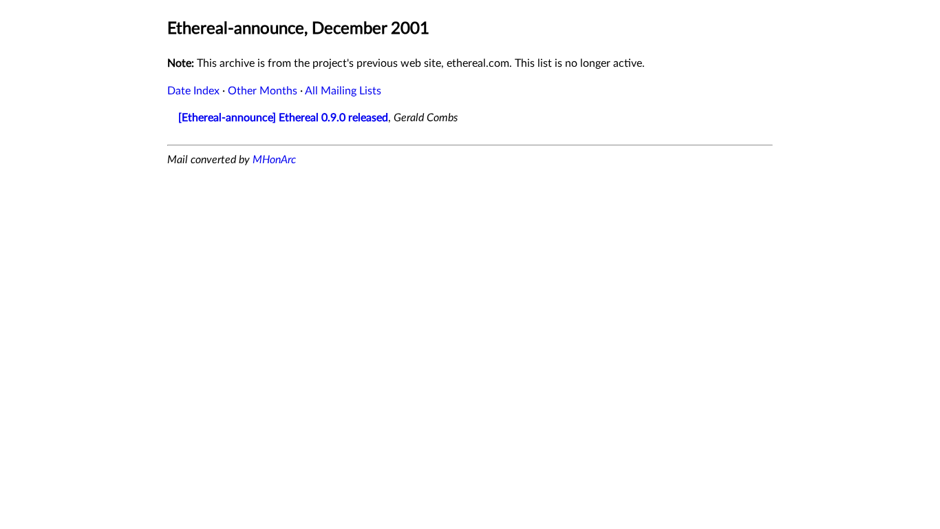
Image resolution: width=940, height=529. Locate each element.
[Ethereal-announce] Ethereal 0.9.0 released (283, 117)
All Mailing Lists (343, 90)
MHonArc (274, 159)
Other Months (262, 90)
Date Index (193, 90)
